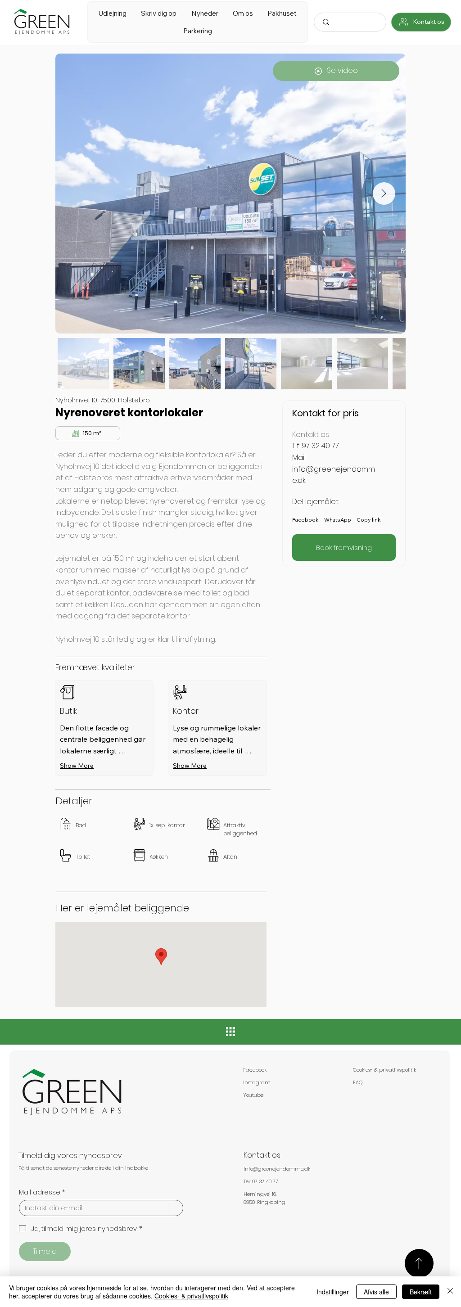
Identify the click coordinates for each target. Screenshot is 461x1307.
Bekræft (421, 1291)
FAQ (357, 1082)
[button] (112, 13)
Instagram (257, 1082)
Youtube (253, 1095)
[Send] (419, 1263)
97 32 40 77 (320, 446)
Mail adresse (42, 1192)
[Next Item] (384, 193)
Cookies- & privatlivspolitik (384, 1069)
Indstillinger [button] (332, 1291)
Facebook (255, 1069)
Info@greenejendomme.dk (277, 1168)
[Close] (450, 1292)
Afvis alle (376, 1291)
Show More (77, 766)
